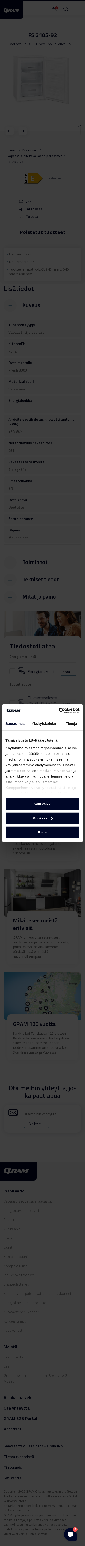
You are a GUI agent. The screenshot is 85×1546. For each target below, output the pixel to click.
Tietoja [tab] (71, 724)
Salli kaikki (42, 804)
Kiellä (42, 832)
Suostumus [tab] (15, 724)
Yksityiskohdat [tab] (44, 724)
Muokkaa (39, 818)
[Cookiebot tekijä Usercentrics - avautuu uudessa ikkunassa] (60, 710)
